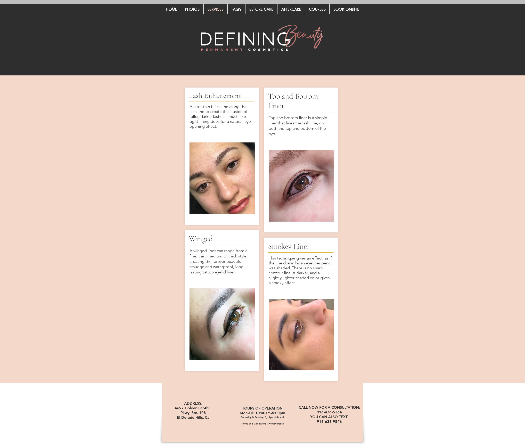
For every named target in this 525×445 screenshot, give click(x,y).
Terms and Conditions (253, 423)
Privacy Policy (276, 423)
